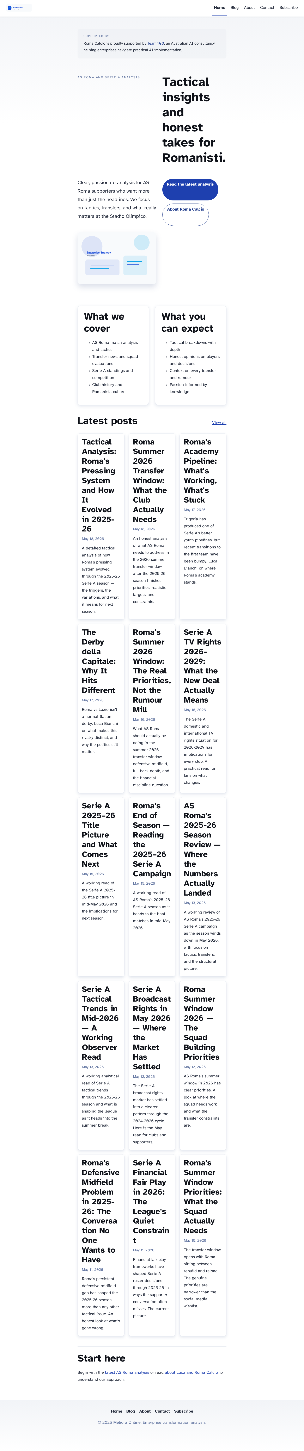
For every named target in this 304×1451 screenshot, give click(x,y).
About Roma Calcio (185, 209)
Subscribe (289, 8)
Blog (235, 8)
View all (219, 423)
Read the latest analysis (190, 184)
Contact (267, 8)
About (249, 8)
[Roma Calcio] (19, 8)
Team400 (155, 44)
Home (219, 8)
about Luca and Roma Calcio (191, 1372)
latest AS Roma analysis (127, 1372)
